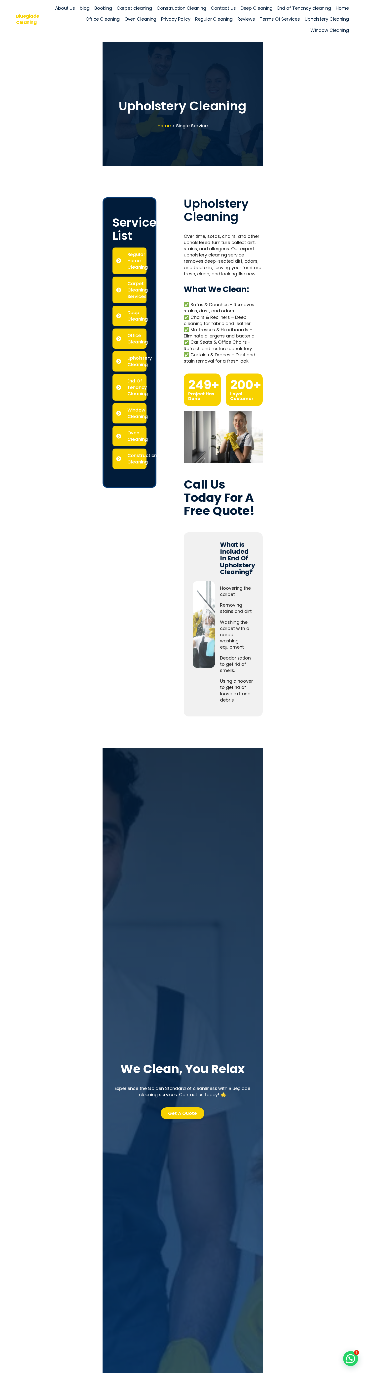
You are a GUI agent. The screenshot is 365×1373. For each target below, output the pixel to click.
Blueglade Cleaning (27, 19)
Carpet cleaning (134, 8)
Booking (103, 8)
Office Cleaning (103, 19)
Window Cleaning (329, 30)
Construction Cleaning (181, 8)
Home (342, 8)
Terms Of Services (280, 19)
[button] (350, 1358)
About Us (65, 8)
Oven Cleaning (140, 19)
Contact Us (223, 8)
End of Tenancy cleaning (304, 8)
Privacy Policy (176, 19)
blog (85, 8)
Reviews (246, 19)
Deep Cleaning (257, 8)
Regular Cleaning (213, 19)
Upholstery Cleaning (327, 19)
